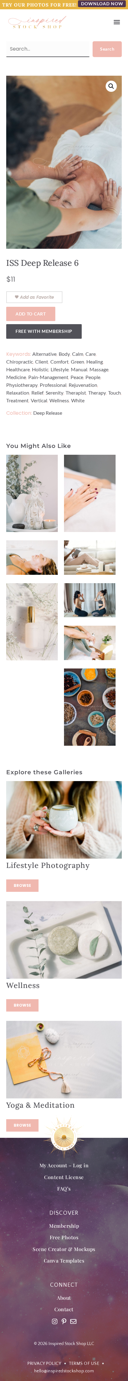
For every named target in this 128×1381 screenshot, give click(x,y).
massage (98, 369)
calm (77, 354)
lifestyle (60, 369)
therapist (76, 393)
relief (37, 393)
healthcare (18, 369)
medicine (16, 377)
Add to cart (31, 313)
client (41, 361)
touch (114, 393)
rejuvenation (83, 385)
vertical (39, 400)
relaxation (17, 393)
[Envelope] (73, 1321)
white (78, 400)
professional (53, 385)
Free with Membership (44, 331)
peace (77, 377)
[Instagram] (55, 1321)
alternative (44, 354)
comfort (59, 361)
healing (94, 361)
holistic (40, 369)
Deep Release (47, 413)
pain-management (48, 377)
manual (79, 369)
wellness (59, 400)
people (92, 377)
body (64, 354)
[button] (117, 22)
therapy (97, 393)
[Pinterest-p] (64, 1321)
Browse (22, 885)
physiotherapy (22, 385)
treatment (17, 400)
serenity (54, 393)
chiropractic (19, 361)
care (90, 354)
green (77, 361)
